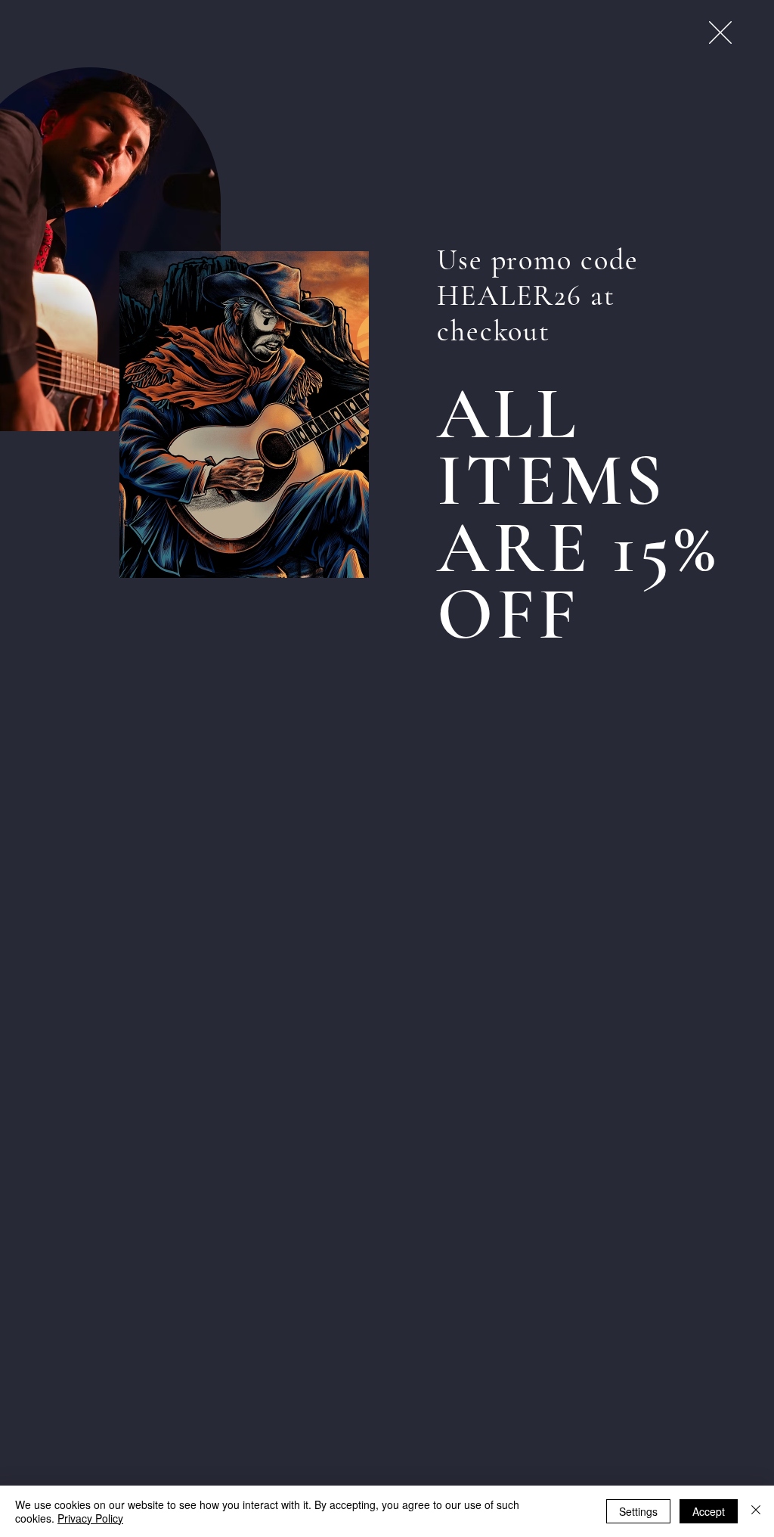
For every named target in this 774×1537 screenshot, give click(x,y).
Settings (638, 1511)
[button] (720, 32)
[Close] (756, 1511)
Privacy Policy (90, 1518)
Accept (708, 1511)
